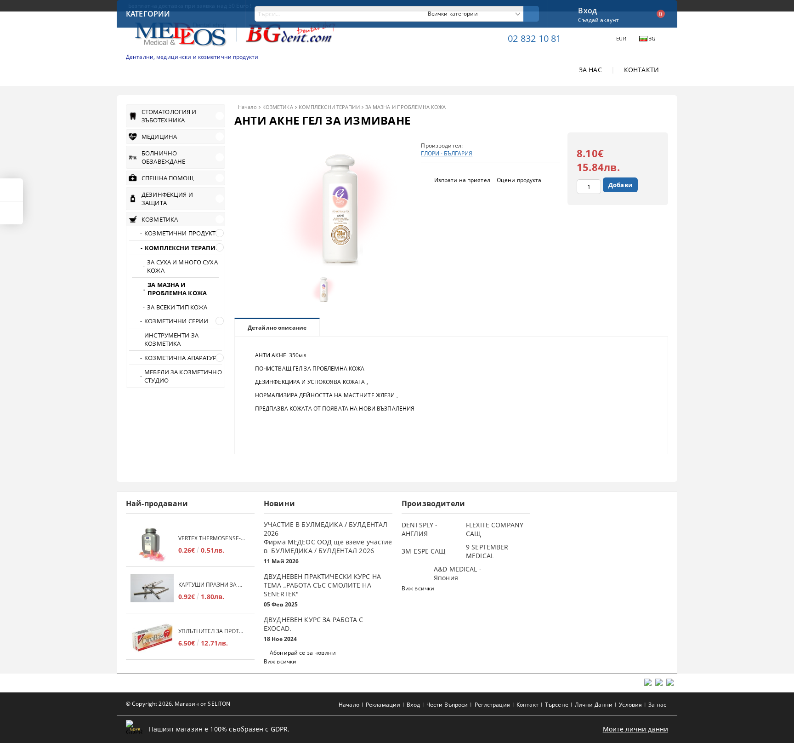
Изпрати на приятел (462, 180)
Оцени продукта (519, 180)
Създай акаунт (598, 20)
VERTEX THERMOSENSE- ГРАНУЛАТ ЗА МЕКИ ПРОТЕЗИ (211, 538)
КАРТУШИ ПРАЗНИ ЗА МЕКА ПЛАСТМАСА (211, 585)
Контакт (527, 705)
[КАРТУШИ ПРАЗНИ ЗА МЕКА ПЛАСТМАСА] (152, 591)
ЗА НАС (590, 69)
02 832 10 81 (534, 38)
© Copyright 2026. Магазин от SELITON (178, 704)
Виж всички (280, 661)
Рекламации (383, 705)
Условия (630, 705)
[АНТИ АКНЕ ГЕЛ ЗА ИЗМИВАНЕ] (321, 263)
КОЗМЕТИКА (277, 106)
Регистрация (492, 705)
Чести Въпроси (447, 705)
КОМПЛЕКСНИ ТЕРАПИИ (329, 106)
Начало (247, 106)
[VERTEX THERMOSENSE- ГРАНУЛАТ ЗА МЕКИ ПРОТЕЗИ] (152, 544)
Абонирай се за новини (303, 653)
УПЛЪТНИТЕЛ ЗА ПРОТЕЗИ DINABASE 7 (211, 631)
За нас (657, 705)
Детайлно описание (277, 327)
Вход (587, 10)
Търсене (556, 705)
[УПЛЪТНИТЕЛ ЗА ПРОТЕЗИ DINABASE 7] (152, 637)
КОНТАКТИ (641, 69)
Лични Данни (594, 705)
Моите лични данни (635, 729)
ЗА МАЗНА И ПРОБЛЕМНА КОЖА (405, 106)
